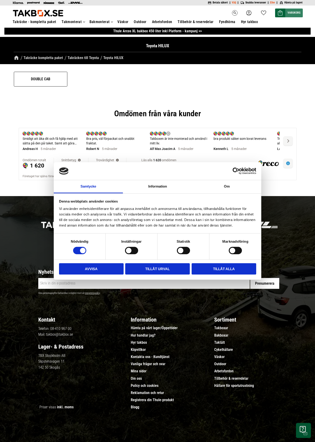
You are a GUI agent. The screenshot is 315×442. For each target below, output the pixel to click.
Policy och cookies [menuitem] (144, 386)
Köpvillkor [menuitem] (138, 350)
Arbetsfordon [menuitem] (162, 22)
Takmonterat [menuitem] (72, 22)
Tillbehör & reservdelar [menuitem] (195, 22)
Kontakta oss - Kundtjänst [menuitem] (150, 357)
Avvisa (91, 269)
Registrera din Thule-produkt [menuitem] (152, 400)
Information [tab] (157, 186)
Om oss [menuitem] (136, 378)
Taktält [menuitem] (219, 342)
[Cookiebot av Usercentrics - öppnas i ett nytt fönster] (236, 170)
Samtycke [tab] (88, 186)
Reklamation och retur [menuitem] (147, 393)
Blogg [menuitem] (135, 407)
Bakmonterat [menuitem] (99, 22)
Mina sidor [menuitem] (138, 371)
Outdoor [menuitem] (140, 22)
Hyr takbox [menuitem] (249, 22)
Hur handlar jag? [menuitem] (143, 335)
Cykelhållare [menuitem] (223, 350)
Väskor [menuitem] (122, 22)
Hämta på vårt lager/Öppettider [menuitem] (154, 328)
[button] (263, 11)
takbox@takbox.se (59, 334)
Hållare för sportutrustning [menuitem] (234, 386)
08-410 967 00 (60, 328)
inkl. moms (65, 407)
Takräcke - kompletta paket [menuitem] (34, 22)
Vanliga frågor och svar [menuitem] (148, 364)
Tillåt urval (157, 269)
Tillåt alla (224, 269)
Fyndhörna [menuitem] (227, 22)
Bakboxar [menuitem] (221, 335)
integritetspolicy (92, 293)
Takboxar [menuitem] (221, 328)
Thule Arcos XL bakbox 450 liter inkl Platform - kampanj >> (157, 31)
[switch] (131, 250)
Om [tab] (227, 186)
